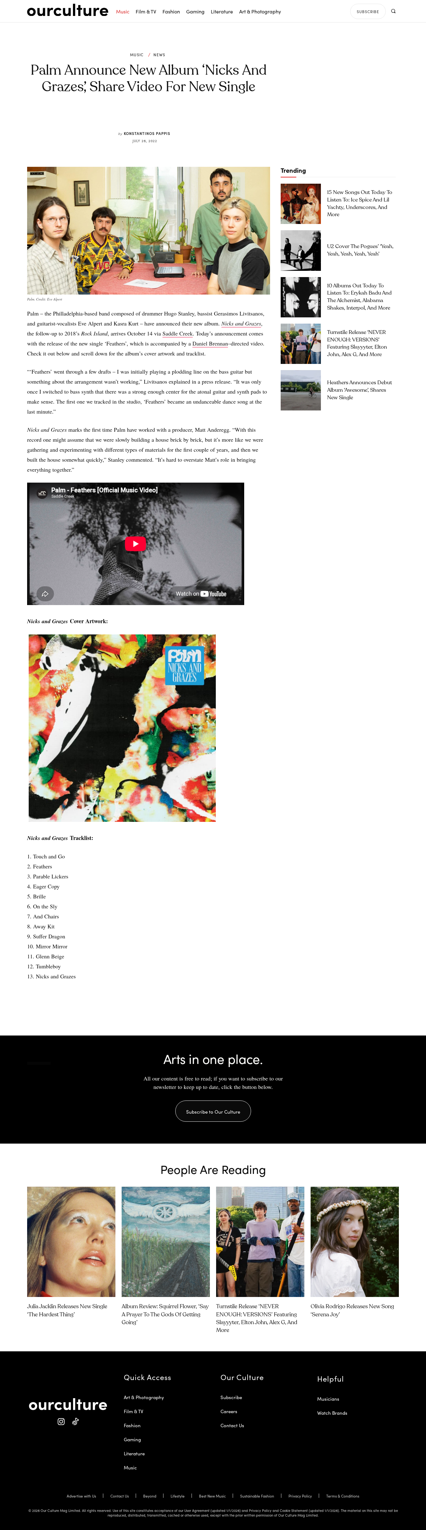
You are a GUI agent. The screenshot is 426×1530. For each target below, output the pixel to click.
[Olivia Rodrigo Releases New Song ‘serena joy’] (355, 1242)
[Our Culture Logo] (67, 10)
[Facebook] (138, 116)
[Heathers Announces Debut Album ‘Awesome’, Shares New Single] (301, 390)
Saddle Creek (177, 333)
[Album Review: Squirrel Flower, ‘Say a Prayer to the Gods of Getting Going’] (166, 1242)
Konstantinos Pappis (147, 133)
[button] (393, 11)
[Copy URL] (181, 116)
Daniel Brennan (210, 343)
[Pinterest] (152, 116)
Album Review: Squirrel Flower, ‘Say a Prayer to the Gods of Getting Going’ (165, 1314)
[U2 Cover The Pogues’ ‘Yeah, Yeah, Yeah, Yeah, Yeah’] (301, 250)
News (159, 55)
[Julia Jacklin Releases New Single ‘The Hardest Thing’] (71, 1242)
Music (137, 55)
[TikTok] (75, 1422)
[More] (195, 116)
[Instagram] (61, 1422)
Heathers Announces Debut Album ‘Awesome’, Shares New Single (359, 390)
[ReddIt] (167, 116)
